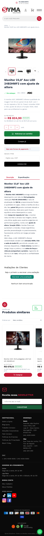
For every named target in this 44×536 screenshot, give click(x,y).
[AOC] (29, 93)
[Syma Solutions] (11, 10)
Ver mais (36, 308)
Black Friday (6, 443)
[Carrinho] (32, 10)
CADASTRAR (22, 407)
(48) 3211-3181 (28, 451)
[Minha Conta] (25, 10)
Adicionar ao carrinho (23, 134)
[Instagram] (4, 500)
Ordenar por (6, 320)
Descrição (10, 177)
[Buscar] (39, 18)
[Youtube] (14, 495)
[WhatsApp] (39, 531)
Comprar (19, 375)
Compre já (22, 141)
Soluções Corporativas (10, 431)
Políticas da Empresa (10, 437)
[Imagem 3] (28, 71)
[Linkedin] (9, 495)
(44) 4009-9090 (29, 435)
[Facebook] (9, 500)
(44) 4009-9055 (9, 459)
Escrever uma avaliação (22, 277)
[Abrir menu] (39, 10)
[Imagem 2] (20, 71)
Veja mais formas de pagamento (17, 149)
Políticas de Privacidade (11, 440)
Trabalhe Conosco (8, 428)
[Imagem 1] (12, 71)
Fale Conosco (7, 434)
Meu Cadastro (7, 484)
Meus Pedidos (7, 487)
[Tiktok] (4, 495)
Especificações (23, 177)
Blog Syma (6, 424)
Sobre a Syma (7, 421)
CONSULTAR (22, 164)
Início (6, 25)
